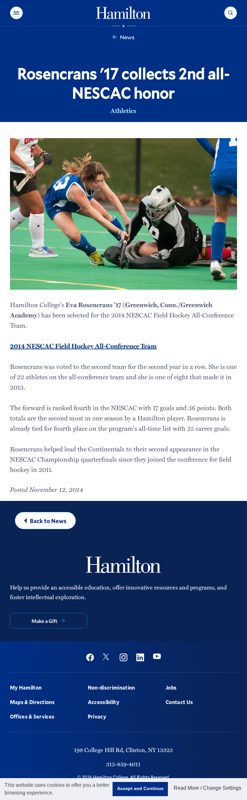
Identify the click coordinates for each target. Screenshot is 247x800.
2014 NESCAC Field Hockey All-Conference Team (83, 346)
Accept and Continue (140, 788)
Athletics (123, 110)
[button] (16, 13)
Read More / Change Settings (207, 788)
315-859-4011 (123, 763)
